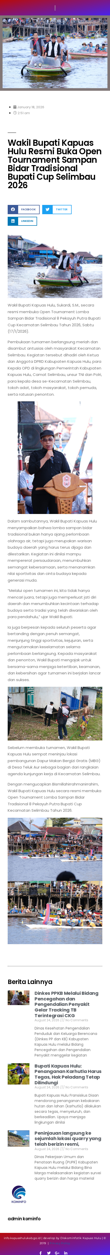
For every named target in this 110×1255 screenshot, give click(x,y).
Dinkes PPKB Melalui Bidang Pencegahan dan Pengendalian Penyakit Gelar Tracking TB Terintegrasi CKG (66, 1004)
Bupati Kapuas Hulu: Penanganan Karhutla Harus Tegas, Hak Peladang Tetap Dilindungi (68, 1074)
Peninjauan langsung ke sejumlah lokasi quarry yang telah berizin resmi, (68, 1138)
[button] (24, 209)
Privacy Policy (60, 1243)
